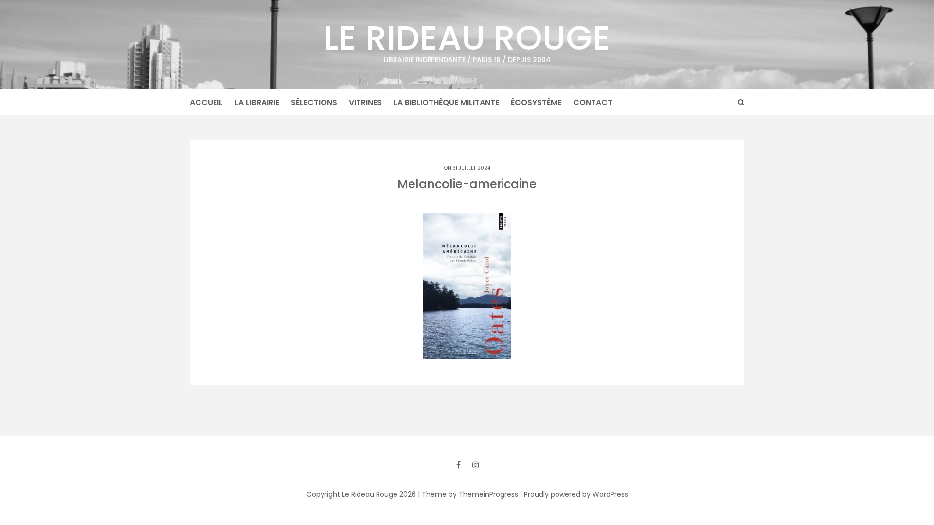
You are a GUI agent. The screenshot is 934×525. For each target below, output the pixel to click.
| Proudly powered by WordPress (574, 494)
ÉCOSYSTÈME (536, 102)
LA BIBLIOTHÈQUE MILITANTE (446, 102)
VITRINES (365, 102)
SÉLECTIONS (314, 102)
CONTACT (592, 102)
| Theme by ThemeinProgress (468, 494)
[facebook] (458, 465)
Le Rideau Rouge (467, 39)
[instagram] (476, 465)
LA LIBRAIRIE (256, 102)
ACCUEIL (206, 102)
